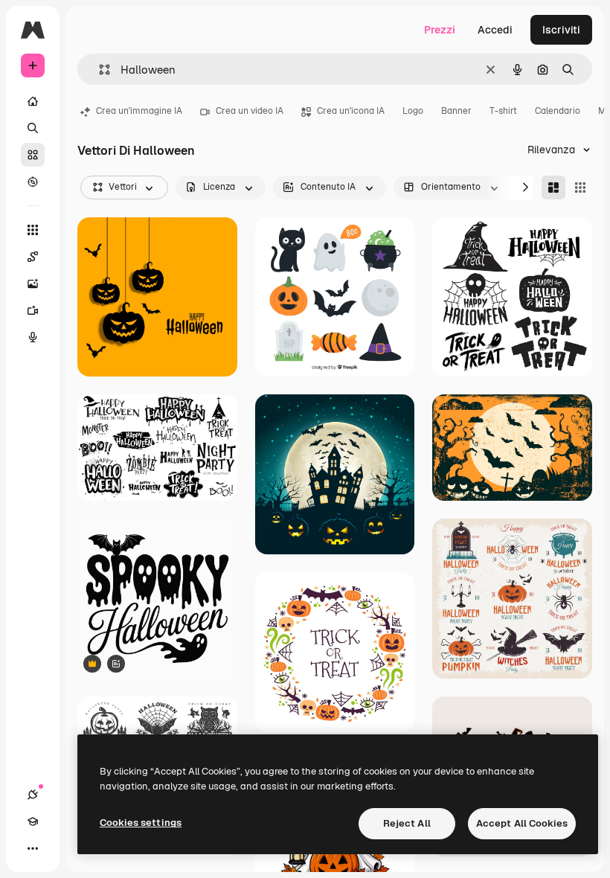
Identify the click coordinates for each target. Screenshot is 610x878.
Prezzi (439, 29)
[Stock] (33, 155)
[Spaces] (33, 257)
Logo (412, 111)
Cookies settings (141, 822)
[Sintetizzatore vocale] (33, 337)
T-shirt (503, 111)
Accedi (495, 29)
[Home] (33, 101)
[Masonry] (553, 187)
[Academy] (33, 821)
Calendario (557, 111)
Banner (456, 111)
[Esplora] (33, 181)
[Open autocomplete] (98, 69)
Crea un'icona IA (351, 111)
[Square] (580, 187)
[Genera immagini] (33, 283)
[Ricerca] (33, 128)
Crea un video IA (249, 111)
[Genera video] (33, 310)
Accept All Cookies (522, 823)
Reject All (407, 823)
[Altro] (33, 848)
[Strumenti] (33, 230)
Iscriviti (561, 29)
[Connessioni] (33, 795)
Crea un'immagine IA (139, 111)
